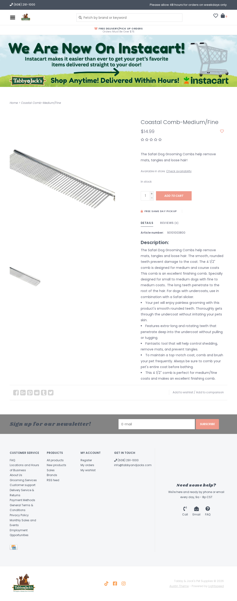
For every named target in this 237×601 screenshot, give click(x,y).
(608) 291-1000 (128, 460)
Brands (52, 475)
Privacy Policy (19, 515)
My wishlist (88, 470)
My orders (87, 465)
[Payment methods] (14, 548)
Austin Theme (179, 586)
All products (55, 460)
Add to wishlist (183, 392)
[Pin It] (30, 392)
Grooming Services (23, 480)
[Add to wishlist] (222, 131)
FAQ (12, 460)
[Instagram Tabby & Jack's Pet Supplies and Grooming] (124, 583)
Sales (51, 470)
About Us (16, 475)
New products (56, 465)
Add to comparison (210, 392)
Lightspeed (216, 586)
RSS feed (53, 480)
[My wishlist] (215, 16)
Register (86, 460)
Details (147, 223)
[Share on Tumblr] (44, 392)
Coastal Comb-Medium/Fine (41, 103)
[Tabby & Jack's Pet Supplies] (44, 17)
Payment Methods (22, 500)
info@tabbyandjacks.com (133, 465)
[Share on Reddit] (37, 392)
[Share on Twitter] (50, 392)
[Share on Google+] (23, 392)
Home (14, 103)
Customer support (22, 485)
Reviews (169, 223)
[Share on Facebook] (16, 392)
